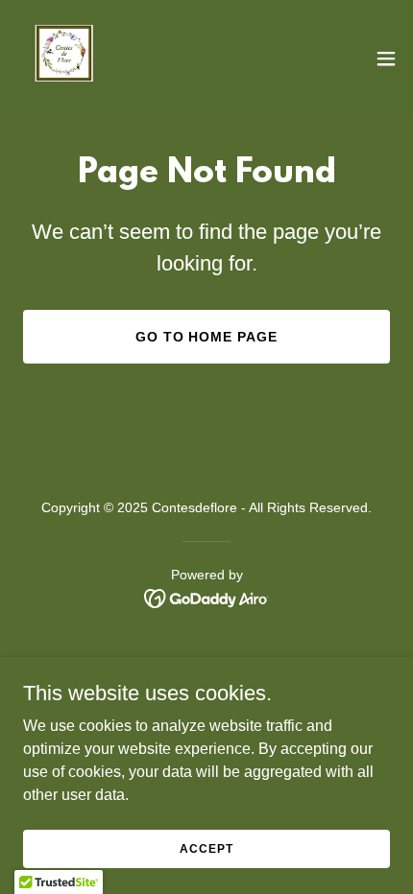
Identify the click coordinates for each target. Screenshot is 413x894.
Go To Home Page (207, 336)
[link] (65, 58)
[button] (386, 58)
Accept (206, 848)
